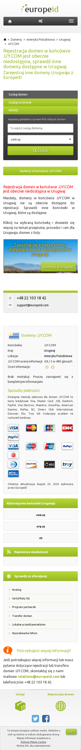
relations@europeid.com (39, 676)
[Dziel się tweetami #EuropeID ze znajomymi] (36, 720)
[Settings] (40, 21)
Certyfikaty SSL (21, 598)
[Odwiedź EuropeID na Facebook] (46, 720)
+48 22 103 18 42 (31, 298)
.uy (41, 537)
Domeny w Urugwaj (58, 267)
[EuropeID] (10, 21)
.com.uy (40, 515)
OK (71, 731)
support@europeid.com (33, 305)
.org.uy (40, 526)
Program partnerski (24, 607)
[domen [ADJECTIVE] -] (20, 706)
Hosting (16, 589)
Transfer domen (22, 615)
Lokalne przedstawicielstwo (29, 624)
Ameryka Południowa (58, 356)
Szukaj (43, 151)
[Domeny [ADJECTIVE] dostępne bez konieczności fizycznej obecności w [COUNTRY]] (61, 706)
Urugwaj (49, 350)
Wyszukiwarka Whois (24, 633)
